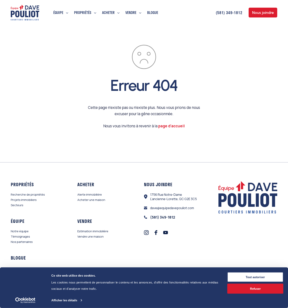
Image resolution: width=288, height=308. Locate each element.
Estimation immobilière (92, 231)
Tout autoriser (255, 277)
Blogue (152, 12)
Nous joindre (263, 12)
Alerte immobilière (89, 194)
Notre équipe (20, 231)
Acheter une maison (91, 200)
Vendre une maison (90, 236)
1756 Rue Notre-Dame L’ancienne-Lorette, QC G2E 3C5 (173, 196)
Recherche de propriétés (28, 194)
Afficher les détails (64, 300)
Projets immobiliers (24, 200)
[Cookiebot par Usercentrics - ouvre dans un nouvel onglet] (25, 300)
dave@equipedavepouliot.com (172, 208)
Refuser (255, 288)
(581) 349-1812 (229, 12)
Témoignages (20, 236)
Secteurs (17, 205)
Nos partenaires (22, 242)
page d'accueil (171, 125)
